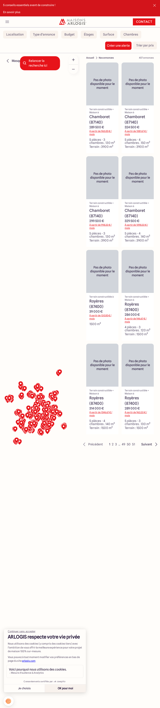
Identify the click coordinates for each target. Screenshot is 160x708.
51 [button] (133, 444)
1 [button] (109, 444)
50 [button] (129, 444)
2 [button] (113, 444)
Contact (144, 21)
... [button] (119, 444)
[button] (92, 444)
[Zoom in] (73, 59)
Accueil (90, 57)
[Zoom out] (73, 69)
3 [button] (116, 444)
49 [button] (123, 444)
